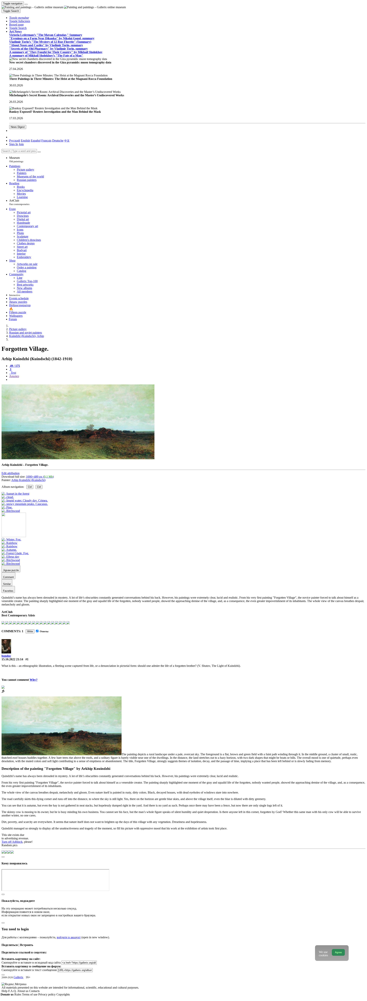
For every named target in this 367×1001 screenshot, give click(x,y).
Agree (338, 952)
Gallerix (18, 977)
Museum (16, 159)
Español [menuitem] (36, 140)
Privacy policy (47, 994)
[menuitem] (67, 140)
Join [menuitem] (21, 144)
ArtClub (19, 202)
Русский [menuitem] (14, 140)
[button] (19, 17)
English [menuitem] (25, 140)
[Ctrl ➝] (11, 539)
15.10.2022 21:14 (12, 659)
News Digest (18, 127)
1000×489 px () (40, 476)
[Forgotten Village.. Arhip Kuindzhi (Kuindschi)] (78, 458)
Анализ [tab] (14, 376)
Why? (33, 679)
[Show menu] (26, 4)
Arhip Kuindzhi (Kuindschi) (28, 480)
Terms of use (30, 994)
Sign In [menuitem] (13, 144)
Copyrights (63, 994)
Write (30, 631)
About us (23, 991)
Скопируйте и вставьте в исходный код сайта (31, 962)
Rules (18, 994)
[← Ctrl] (11, 510)
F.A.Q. (12, 991)
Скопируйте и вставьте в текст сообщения (29, 970)
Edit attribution (10, 473)
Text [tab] (13, 372)
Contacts (34, 991)
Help (5, 991)
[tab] (14, 365)
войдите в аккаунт (69, 937)
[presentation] (187, 379)
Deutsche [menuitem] (57, 140)
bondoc (6, 655)
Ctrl (30, 487)
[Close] (39, 151)
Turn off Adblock (12, 841)
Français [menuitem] (46, 140)
